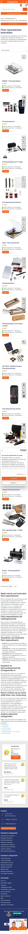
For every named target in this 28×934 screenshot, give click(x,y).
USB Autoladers (6, 733)
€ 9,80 (4, 573)
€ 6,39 (4, 532)
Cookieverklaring (5, 900)
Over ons (3, 880)
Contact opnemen (5, 891)
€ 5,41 (4, 124)
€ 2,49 (4, 286)
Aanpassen (13, 482)
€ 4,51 (4, 411)
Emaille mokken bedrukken (8, 846)
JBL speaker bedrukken (7, 873)
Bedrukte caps (5, 869)
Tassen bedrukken (6, 858)
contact (25, 700)
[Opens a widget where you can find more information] (18, 925)
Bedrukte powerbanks (7, 865)
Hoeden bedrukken (6, 849)
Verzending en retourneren (8, 889)
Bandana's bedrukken (6, 838)
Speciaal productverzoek (14, 13)
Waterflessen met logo (7, 862)
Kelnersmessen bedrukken (8, 835)
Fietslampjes (5, 724)
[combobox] (12, 9)
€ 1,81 (4, 245)
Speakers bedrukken (6, 867)
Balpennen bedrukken (6, 871)
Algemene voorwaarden (7, 904)
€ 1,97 (4, 83)
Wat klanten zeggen (6, 883)
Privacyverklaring (5, 902)
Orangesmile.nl (10, 606)
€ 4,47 (4, 371)
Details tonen (20, 474)
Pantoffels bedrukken (6, 840)
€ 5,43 (4, 492)
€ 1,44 (4, 205)
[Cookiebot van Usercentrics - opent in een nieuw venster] (20, 450)
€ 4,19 (4, 328)
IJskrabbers (5, 726)
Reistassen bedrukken (7, 842)
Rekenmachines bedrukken (8, 851)
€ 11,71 (4, 164)
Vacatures (3, 885)
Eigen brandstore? (6, 896)
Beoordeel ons (15, 757)
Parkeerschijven (6, 730)
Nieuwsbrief (4, 893)
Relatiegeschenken (10, 18)
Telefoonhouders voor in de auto (11, 731)
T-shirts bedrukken (6, 860)
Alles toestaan (14, 478)
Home (2, 18)
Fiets (16, 20)
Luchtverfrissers (6, 728)
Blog (2, 898)
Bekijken (5, 90)
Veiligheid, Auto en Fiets (7, 20)
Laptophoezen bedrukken (8, 844)
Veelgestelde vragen (6, 887)
